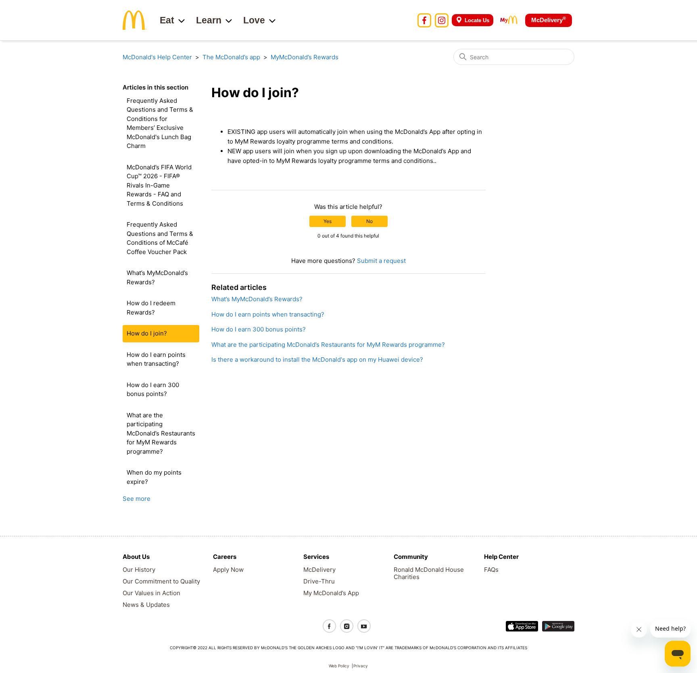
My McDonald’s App (331, 593)
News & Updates (146, 604)
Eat (167, 20)
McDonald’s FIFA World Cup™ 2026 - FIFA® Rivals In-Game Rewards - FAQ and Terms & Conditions (159, 185)
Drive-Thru (319, 581)
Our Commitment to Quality (161, 581)
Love (254, 20)
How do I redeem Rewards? (151, 307)
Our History (139, 569)
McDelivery (548, 19)
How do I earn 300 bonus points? (153, 389)
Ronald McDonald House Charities (429, 573)
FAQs (491, 569)
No (369, 221)
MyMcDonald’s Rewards (304, 57)
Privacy (360, 665)
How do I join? (147, 333)
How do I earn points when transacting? (156, 359)
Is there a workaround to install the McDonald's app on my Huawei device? (317, 359)
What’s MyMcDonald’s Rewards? (157, 277)
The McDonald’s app (231, 57)
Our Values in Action (151, 593)
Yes (327, 221)
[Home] (135, 19)
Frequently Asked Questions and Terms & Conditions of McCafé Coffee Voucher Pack (160, 238)
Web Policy (339, 665)
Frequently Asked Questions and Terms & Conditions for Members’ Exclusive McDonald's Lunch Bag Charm (160, 123)
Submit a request (381, 261)
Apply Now (228, 569)
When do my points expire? (154, 477)
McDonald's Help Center (157, 57)
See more (136, 498)
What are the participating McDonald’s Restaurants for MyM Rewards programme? (161, 433)
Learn (208, 20)
